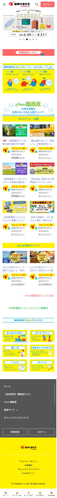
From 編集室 (10, 401)
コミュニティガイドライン (28, 469)
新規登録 (15, 431)
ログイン (47, 4)
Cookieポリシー (28, 473)
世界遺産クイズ (18, 157)
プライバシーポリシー (28, 461)
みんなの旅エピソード (19, 284)
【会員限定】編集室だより (17, 394)
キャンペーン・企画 (46, 157)
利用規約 (28, 465)
